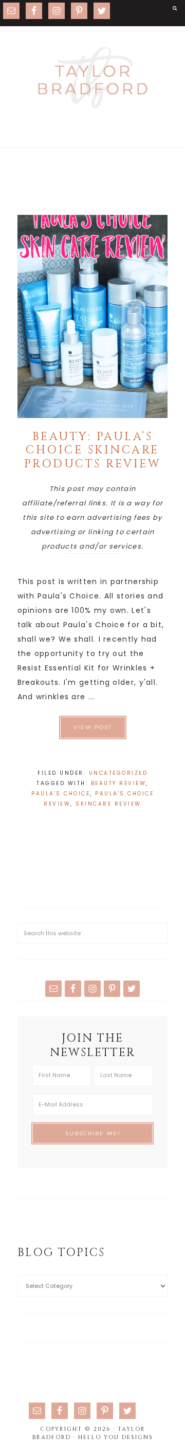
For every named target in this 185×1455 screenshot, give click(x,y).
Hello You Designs (115, 1437)
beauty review (118, 783)
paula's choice (60, 793)
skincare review (108, 804)
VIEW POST (92, 727)
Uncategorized (118, 773)
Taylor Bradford (92, 78)
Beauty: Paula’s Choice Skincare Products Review (92, 450)
